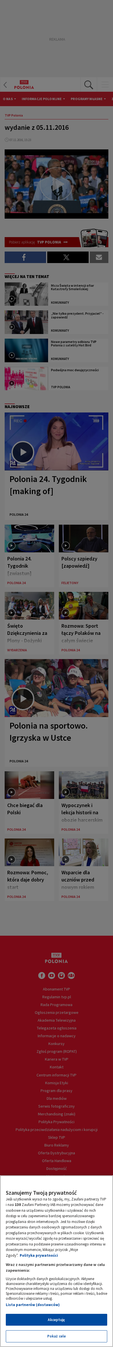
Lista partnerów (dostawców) (33, 1304)
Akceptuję (56, 1319)
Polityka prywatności (39, 1255)
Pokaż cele (56, 1336)
